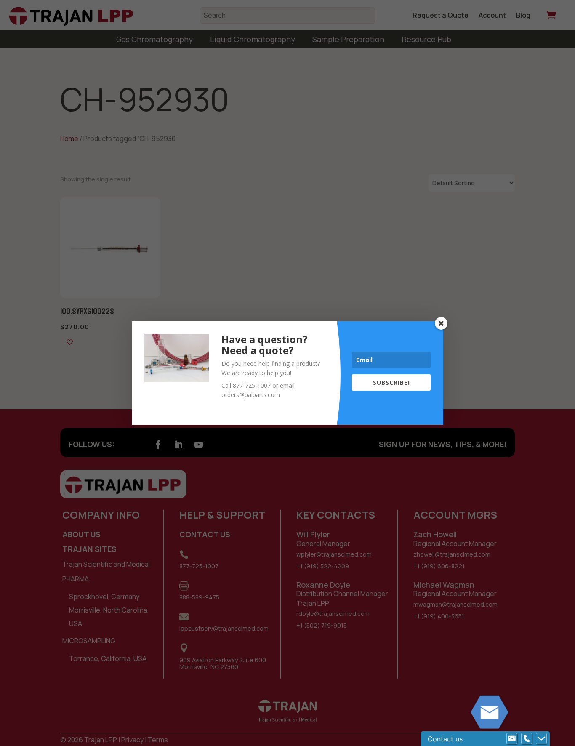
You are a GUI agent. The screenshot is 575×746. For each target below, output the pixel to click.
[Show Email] (511, 739)
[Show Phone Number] (526, 739)
